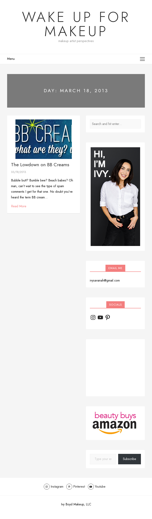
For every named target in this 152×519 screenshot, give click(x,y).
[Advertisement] (115, 367)
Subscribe (129, 459)
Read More (18, 206)
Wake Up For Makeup (76, 24)
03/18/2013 (18, 172)
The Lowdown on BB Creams (40, 164)
